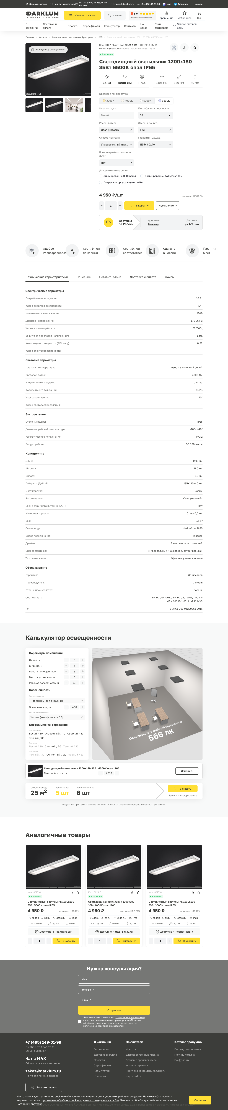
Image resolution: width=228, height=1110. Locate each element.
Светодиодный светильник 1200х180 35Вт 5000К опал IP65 (51, 903)
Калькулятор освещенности (50, 49)
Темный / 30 (36, 737)
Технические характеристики (47, 277)
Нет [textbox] (103, 162)
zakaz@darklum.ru (124, 4)
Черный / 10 (76, 754)
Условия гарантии (137, 1065)
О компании (101, 1049)
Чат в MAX (35, 1058)
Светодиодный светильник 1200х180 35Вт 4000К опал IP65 (111, 903)
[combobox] (116, 115)
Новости (131, 1049)
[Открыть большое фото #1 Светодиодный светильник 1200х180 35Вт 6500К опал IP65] (58, 45)
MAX (169, 4)
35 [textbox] (141, 115)
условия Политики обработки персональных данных (112, 1022)
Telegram (183, 4)
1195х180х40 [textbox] (147, 144)
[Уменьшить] (101, 205)
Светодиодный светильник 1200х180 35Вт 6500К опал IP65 (81, 768)
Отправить (114, 1010)
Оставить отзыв (110, 277)
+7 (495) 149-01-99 (150, 4)
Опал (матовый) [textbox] (110, 130)
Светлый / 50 (75, 733)
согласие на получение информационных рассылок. (110, 1024)
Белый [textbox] (105, 115)
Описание (84, 277)
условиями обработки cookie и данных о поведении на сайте (81, 1100)
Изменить (187, 770)
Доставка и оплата (143, 277)
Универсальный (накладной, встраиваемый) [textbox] (114, 144)
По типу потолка (184, 1054)
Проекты (73, 25)
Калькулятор (112, 25)
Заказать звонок (38, 4)
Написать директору (64, 4)
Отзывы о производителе (141, 1059)
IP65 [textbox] (143, 130)
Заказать (185, 788)
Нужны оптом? (168, 205)
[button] (86, 105)
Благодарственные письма (142, 1054)
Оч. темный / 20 (56, 754)
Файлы (169, 277)
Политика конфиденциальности (145, 1070)
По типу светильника (187, 1049)
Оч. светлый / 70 (55, 733)
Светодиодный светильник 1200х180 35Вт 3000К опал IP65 (172, 903)
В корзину (142, 205)
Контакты (130, 25)
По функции (182, 1059)
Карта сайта (133, 1076)
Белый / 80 (36, 733)
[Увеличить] (120, 205)
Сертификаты (91, 25)
